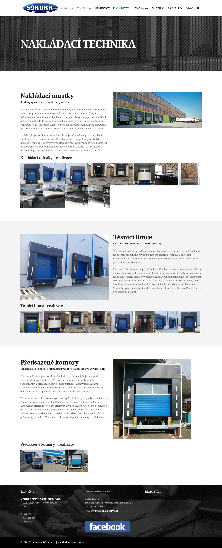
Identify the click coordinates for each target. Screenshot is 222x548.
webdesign (64, 542)
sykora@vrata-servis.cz (105, 510)
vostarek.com (79, 542)
